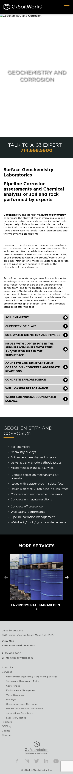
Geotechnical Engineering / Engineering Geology (31, 676)
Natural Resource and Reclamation (24, 708)
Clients (6, 730)
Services (7, 671)
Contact (7, 735)
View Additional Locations (18, 645)
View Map (8, 641)
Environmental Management (20, 690)
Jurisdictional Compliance (19, 713)
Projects (7, 721)
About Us (7, 667)
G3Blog (6, 726)
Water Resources (15, 695)
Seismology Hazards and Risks (22, 681)
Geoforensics (13, 686)
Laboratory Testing (16, 718)
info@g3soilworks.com (19, 657)
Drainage (11, 699)
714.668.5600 (36, 150)
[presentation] (6, 577)
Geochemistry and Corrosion (21, 704)
